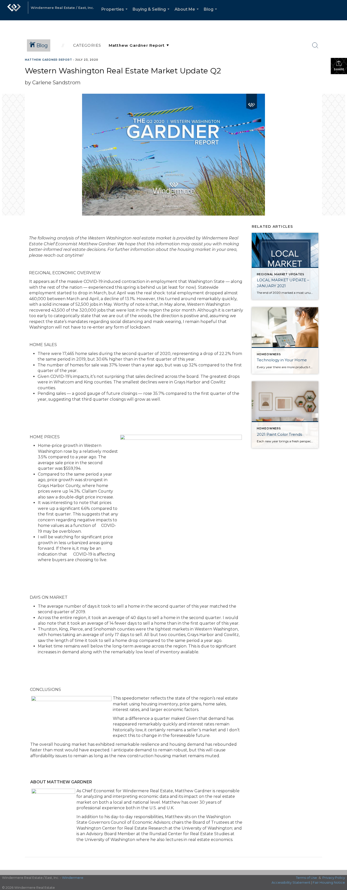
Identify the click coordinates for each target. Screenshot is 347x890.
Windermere (72, 878)
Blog (211, 13)
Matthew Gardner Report (48, 59)
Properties (115, 13)
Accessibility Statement (291, 882)
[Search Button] (315, 45)
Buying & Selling (152, 13)
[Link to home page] (14, 10)
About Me (188, 13)
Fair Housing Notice (329, 882)
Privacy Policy (333, 878)
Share (339, 69)
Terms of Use (306, 878)
